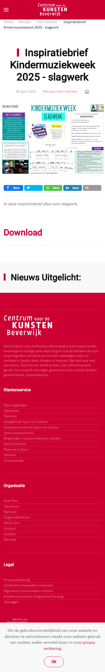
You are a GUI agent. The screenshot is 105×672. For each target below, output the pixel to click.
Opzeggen (11, 602)
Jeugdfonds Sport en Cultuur (26, 421)
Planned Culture (16, 449)
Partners (10, 512)
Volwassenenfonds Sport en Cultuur (31, 427)
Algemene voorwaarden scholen (28, 591)
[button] (6, 9)
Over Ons (11, 500)
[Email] (92, 188)
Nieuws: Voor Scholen (60, 91)
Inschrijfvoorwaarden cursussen (28, 585)
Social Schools (15, 444)
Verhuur (10, 455)
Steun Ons (12, 523)
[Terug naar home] (52, 9)
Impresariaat (13, 460)
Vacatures (11, 506)
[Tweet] (33, 188)
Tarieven (10, 416)
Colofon (10, 534)
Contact (10, 528)
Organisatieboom (17, 517)
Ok (54, 662)
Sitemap (10, 539)
